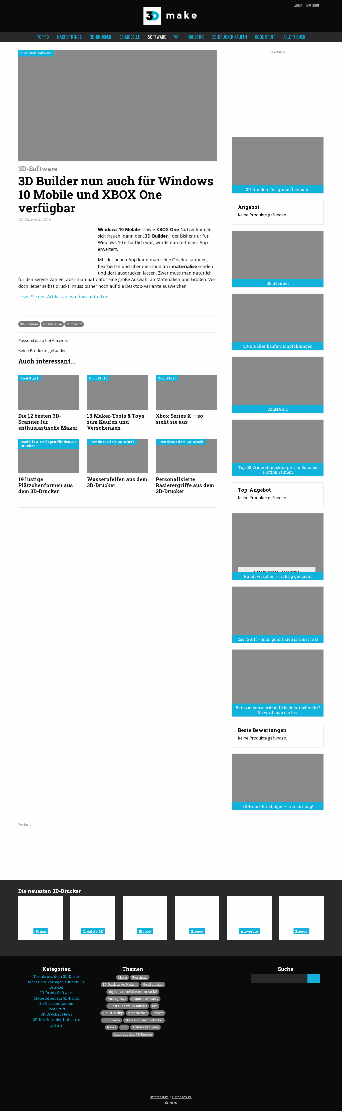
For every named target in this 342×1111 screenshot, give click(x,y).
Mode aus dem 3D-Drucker (144, 1020)
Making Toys (116, 999)
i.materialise (52, 324)
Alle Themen (294, 36)
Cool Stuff (265, 36)
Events (56, 1025)
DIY (154, 1006)
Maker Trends (69, 36)
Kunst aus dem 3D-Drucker (127, 1006)
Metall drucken (152, 984)
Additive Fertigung (145, 1027)
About (298, 5)
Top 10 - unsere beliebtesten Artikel (132, 992)
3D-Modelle (129, 36)
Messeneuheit (137, 1013)
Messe (111, 1027)
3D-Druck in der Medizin (120, 984)
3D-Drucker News (56, 1014)
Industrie (195, 36)
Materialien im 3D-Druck (57, 998)
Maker (122, 977)
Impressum (312, 5)
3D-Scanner (29, 324)
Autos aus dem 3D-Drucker (133, 1034)
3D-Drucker (100, 36)
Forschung (139, 977)
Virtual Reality (112, 1013)
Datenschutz (182, 1097)
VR (176, 36)
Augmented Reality (144, 999)
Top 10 (43, 36)
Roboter (157, 1013)
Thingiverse (111, 1020)
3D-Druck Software (56, 992)
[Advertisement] (278, 91)
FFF (124, 1027)
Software (157, 36)
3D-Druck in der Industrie (56, 1019)
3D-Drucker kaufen (229, 36)
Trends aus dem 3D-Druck (56, 976)
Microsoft (74, 324)
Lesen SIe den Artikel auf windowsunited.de (63, 297)
